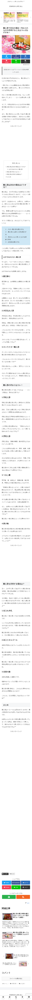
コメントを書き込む (16, 978)
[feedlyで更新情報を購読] (9, 897)
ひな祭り (6, 873)
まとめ (9, 177)
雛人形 (12, 873)
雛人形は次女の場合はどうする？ (16, 166)
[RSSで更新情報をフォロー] (23, 897)
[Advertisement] (16, 143)
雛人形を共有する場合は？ (14, 174)
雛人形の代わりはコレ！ (14, 172)
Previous (1, 17)
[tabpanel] (9, 17)
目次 (13, 163)
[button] (28, 482)
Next (31, 17)
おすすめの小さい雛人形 (15, 169)
